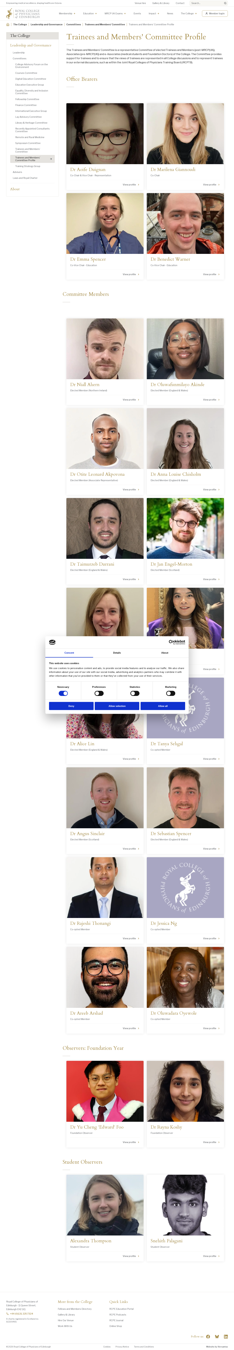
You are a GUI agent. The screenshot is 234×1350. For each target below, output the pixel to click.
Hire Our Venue (66, 1320)
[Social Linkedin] (226, 1337)
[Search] (225, 3)
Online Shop (115, 1326)
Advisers (17, 172)
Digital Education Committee (30, 78)
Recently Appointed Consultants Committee (32, 130)
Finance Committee (26, 105)
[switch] (99, 693)
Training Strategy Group (27, 166)
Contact (180, 3)
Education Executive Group (29, 84)
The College (187, 13)
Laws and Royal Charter (25, 178)
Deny (71, 706)
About (15, 189)
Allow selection (117, 706)
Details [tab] (117, 652)
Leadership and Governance (47, 24)
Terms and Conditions (144, 1347)
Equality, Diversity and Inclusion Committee (31, 92)
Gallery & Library (160, 3)
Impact (152, 13)
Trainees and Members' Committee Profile (27, 159)
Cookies (106, 1347)
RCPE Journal (116, 1320)
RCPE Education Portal (121, 1309)
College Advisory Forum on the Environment (31, 65)
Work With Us (65, 1326)
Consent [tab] (69, 652)
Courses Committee (26, 73)
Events (137, 13)
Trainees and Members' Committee (105, 24)
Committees (73, 24)
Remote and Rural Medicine (29, 137)
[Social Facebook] (208, 1337)
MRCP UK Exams (114, 13)
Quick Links (118, 1302)
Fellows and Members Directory (75, 1309)
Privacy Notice (122, 1347)
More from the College (75, 1302)
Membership (65, 13)
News (170, 13)
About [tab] (164, 652)
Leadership (19, 52)
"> (217, 1337)
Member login (216, 13)
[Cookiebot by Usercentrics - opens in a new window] (171, 642)
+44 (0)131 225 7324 (21, 1313)
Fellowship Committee (27, 99)
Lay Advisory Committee (28, 116)
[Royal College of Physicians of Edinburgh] (22, 13)
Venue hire (140, 3)
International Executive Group (31, 111)
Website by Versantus (217, 1347)
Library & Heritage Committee (31, 122)
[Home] (7, 24)
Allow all (163, 706)
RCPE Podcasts (117, 1314)
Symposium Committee (28, 143)
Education (88, 13)
